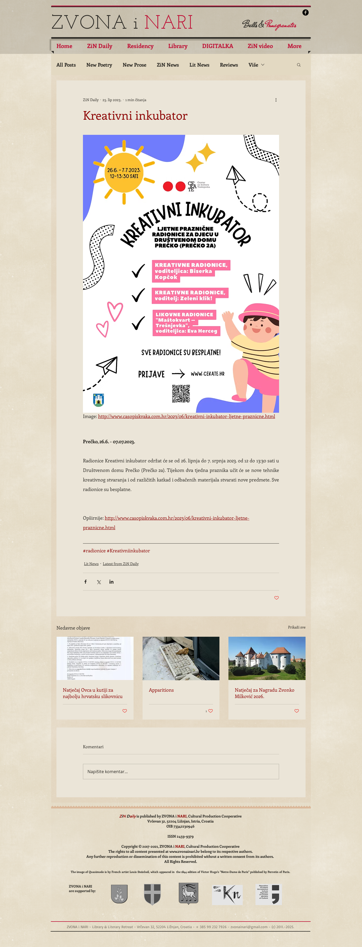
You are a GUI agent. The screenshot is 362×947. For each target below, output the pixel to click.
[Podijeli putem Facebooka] (85, 581)
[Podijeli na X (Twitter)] (98, 581)
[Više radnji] (276, 99)
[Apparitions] (181, 658)
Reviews (229, 65)
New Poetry (99, 65)
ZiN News (168, 65)
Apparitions (161, 690)
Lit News (199, 65)
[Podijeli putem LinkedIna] (111, 581)
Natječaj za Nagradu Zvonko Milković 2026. (264, 693)
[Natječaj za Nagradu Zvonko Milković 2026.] (267, 658)
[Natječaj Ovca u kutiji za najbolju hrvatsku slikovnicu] (95, 658)
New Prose (134, 65)
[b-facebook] (305, 12)
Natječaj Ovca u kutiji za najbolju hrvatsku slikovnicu (93, 693)
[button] (298, 64)
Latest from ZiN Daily (121, 563)
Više (253, 65)
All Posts (66, 65)
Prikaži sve (297, 627)
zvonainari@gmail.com (249, 926)
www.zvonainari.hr (184, 851)
